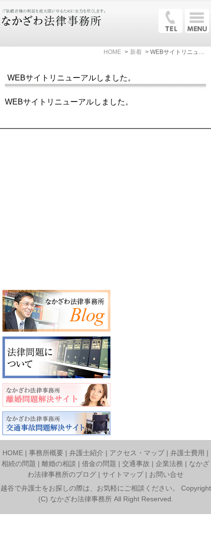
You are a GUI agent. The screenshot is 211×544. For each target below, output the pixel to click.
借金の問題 (99, 463)
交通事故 (136, 463)
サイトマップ (122, 474)
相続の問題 (18, 463)
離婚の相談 (59, 463)
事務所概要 (46, 453)
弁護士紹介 (86, 453)
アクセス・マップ (136, 453)
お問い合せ (166, 474)
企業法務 (169, 463)
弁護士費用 (187, 453)
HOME (12, 453)
